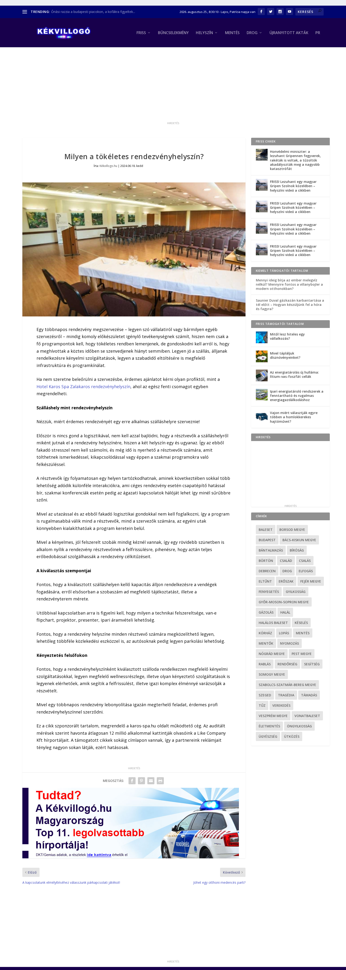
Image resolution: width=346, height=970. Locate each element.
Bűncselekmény (173, 33)
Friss (141, 33)
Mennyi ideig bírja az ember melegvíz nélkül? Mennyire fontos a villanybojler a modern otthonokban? (289, 284)
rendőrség (287, 664)
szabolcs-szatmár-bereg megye (287, 684)
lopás (284, 633)
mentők (266, 643)
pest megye (302, 653)
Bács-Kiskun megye (299, 540)
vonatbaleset (307, 716)
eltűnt (265, 581)
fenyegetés (269, 591)
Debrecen (267, 571)
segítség (312, 664)
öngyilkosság (299, 726)
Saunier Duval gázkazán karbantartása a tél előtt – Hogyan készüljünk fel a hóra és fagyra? (290, 304)
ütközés (291, 736)
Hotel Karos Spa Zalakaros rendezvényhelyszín (83, 386)
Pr (317, 33)
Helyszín (204, 33)
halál (285, 612)
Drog (252, 33)
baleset (266, 529)
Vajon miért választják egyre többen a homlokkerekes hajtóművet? (294, 416)
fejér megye (310, 581)
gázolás (266, 612)
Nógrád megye (272, 653)
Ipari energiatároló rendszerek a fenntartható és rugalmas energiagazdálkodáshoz (296, 395)
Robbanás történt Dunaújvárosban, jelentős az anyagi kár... (96, 11)
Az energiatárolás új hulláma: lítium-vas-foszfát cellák (294, 374)
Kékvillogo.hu (108, 166)
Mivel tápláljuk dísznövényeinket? (285, 355)
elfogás (306, 571)
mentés (303, 633)
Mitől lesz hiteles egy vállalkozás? (287, 336)
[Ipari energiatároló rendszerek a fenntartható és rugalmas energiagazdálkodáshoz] (262, 394)
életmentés (269, 726)
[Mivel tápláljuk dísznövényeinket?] (262, 356)
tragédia (286, 695)
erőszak (286, 581)
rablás (265, 664)
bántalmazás (271, 550)
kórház (265, 633)
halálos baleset (273, 622)
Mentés (232, 33)
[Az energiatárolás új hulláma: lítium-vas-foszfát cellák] (262, 375)
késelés (301, 622)
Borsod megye (292, 529)
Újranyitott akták (289, 33)
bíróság (297, 550)
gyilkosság (296, 591)
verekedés (281, 705)
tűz (262, 705)
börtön (266, 560)
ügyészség (268, 736)
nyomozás (289, 643)
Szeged (265, 695)
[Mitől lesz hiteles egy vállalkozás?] (262, 337)
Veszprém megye (273, 716)
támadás (309, 695)
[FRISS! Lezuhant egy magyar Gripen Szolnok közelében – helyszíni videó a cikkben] (262, 185)
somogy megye (272, 674)
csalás (305, 560)
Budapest (267, 540)
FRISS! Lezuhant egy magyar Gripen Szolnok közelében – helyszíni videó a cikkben (293, 185)
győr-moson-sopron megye (284, 602)
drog (287, 571)
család (286, 560)
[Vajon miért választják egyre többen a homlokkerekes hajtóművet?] (262, 416)
